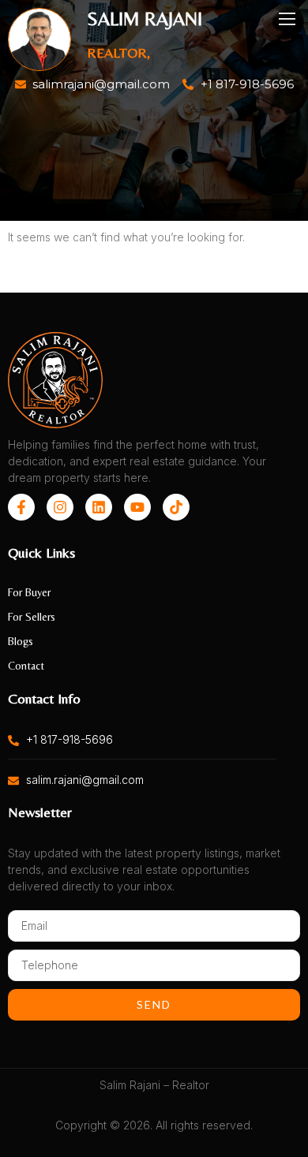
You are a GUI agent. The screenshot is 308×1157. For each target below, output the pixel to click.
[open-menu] (288, 19)
